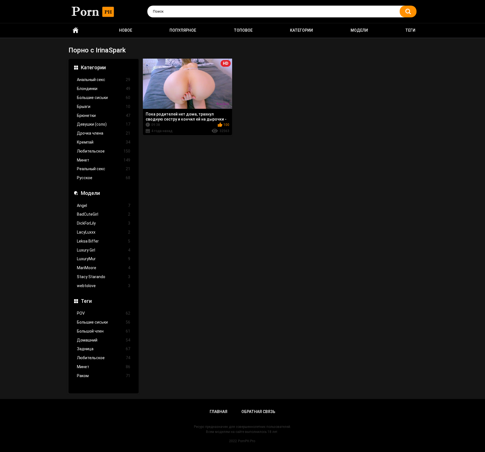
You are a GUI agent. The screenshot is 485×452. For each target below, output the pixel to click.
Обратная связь (258, 411)
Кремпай (103, 142)
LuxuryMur (103, 259)
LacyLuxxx (103, 232)
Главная (218, 411)
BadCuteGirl (103, 214)
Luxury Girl (103, 250)
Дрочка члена (103, 133)
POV (103, 313)
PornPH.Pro (246, 441)
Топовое (243, 30)
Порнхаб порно (75, 30)
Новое (125, 30)
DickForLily (103, 223)
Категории (301, 30)
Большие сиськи (103, 97)
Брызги (103, 106)
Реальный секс (103, 169)
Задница (103, 349)
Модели (359, 30)
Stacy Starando (103, 277)
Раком (103, 375)
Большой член (103, 331)
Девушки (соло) (103, 124)
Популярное (183, 30)
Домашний (103, 340)
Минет (103, 160)
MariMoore (103, 268)
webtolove (103, 285)
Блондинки (103, 88)
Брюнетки (103, 115)
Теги (410, 30)
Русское (103, 178)
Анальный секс (103, 79)
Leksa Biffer (103, 241)
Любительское (103, 151)
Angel (103, 205)
